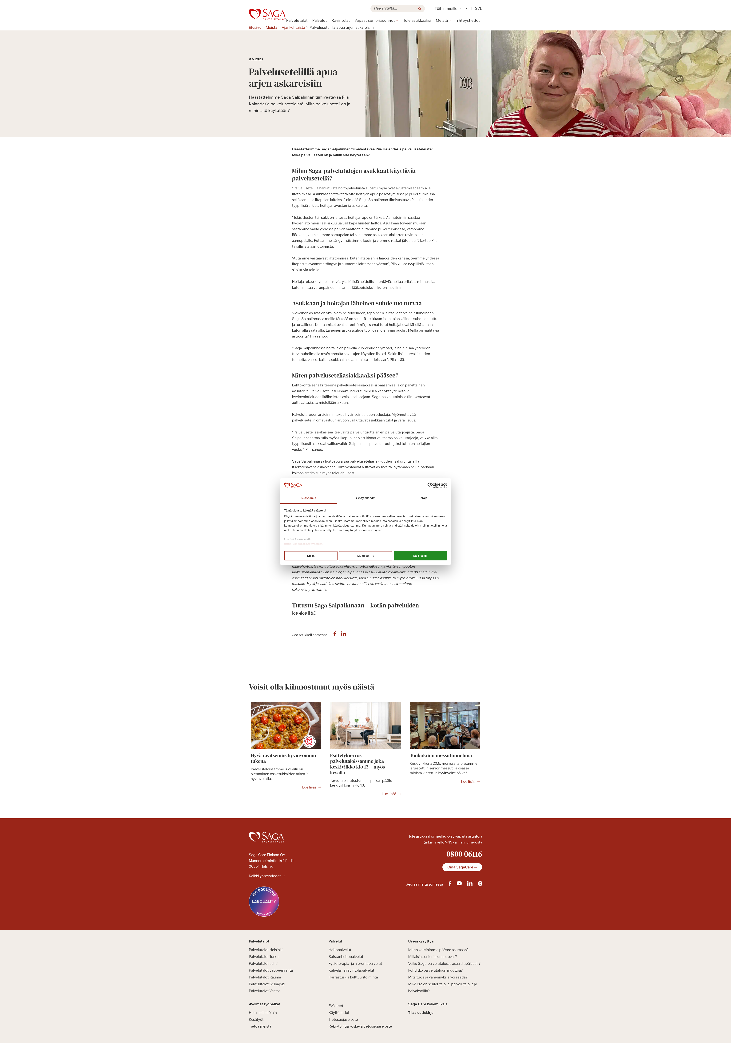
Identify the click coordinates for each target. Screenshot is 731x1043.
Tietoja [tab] (422, 498)
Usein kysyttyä (421, 941)
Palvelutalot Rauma (265, 977)
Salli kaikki (420, 555)
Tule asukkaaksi (417, 20)
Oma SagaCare (460, 867)
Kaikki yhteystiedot (265, 876)
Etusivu (255, 27)
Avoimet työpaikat (265, 1004)
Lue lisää (309, 787)
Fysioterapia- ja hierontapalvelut (355, 963)
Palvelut (319, 20)
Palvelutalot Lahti (263, 963)
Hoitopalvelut (340, 949)
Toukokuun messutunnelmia (441, 755)
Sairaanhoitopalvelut (346, 956)
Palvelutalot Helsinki (266, 949)
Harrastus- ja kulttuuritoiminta (353, 977)
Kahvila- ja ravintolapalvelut (351, 970)
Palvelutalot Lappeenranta (271, 970)
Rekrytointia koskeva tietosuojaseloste (360, 1026)
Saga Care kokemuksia (428, 1004)
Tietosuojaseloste (343, 1019)
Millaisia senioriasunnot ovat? (432, 956)
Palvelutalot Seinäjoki (267, 984)
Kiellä (310, 555)
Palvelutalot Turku (264, 956)
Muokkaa (363, 555)
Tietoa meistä (260, 1026)
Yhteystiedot (468, 20)
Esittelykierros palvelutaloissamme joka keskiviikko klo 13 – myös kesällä (357, 764)
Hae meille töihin (263, 1012)
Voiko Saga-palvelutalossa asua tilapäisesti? (444, 963)
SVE (478, 8)
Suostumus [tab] (308, 498)
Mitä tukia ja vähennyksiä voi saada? (438, 977)
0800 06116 (464, 853)
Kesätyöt (256, 1019)
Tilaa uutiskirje (420, 1012)
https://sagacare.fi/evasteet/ (303, 543)
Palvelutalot (297, 20)
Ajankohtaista (293, 27)
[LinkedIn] (343, 635)
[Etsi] (420, 8)
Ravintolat (340, 20)
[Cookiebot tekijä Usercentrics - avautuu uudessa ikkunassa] (430, 485)
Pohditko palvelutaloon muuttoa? (435, 970)
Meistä (271, 27)
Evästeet (336, 1005)
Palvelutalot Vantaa (265, 991)
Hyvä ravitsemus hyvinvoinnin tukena (283, 758)
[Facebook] (335, 635)
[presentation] (286, 725)
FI (467, 8)
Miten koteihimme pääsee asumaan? (438, 949)
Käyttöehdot (339, 1012)
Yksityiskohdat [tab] (365, 498)
